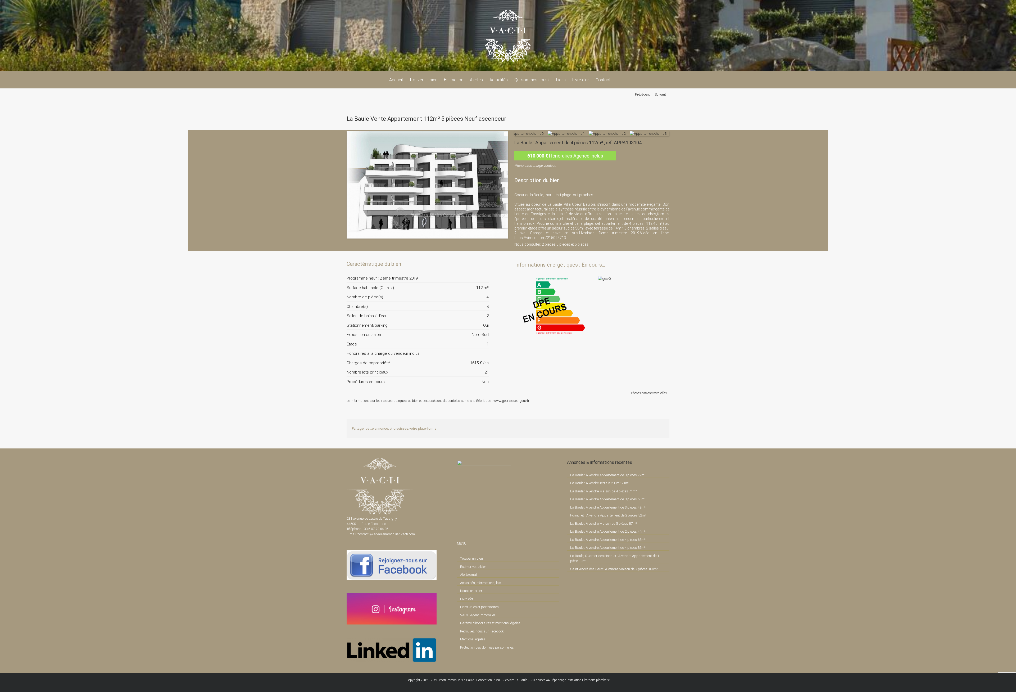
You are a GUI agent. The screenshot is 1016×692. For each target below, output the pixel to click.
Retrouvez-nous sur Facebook (482, 631)
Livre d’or (466, 599)
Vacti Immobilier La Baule (456, 680)
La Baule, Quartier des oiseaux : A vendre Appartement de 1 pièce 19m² (614, 558)
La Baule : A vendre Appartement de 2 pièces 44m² (608, 531)
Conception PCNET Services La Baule (501, 680)
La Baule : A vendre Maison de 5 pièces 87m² (603, 523)
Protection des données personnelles (487, 647)
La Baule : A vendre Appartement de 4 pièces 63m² (608, 540)
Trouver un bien (471, 558)
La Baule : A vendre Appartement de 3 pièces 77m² (608, 475)
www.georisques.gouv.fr (511, 401)
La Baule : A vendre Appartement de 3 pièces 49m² (608, 507)
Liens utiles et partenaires (479, 607)
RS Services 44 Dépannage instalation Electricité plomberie (569, 680)
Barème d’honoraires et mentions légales (490, 623)
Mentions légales (472, 639)
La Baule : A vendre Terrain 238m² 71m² (599, 483)
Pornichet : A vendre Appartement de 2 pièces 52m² (608, 515)
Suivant (660, 94)
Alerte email (469, 575)
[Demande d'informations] (475, 264)
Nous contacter (471, 591)
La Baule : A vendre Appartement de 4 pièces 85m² (608, 548)
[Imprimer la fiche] (466, 264)
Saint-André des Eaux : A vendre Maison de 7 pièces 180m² (614, 569)
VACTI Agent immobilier (477, 615)
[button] (618, 79)
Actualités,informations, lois (480, 583)
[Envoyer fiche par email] (484, 264)
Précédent (642, 94)
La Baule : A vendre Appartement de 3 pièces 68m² (608, 499)
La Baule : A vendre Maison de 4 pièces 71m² (603, 491)
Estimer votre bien (473, 567)
